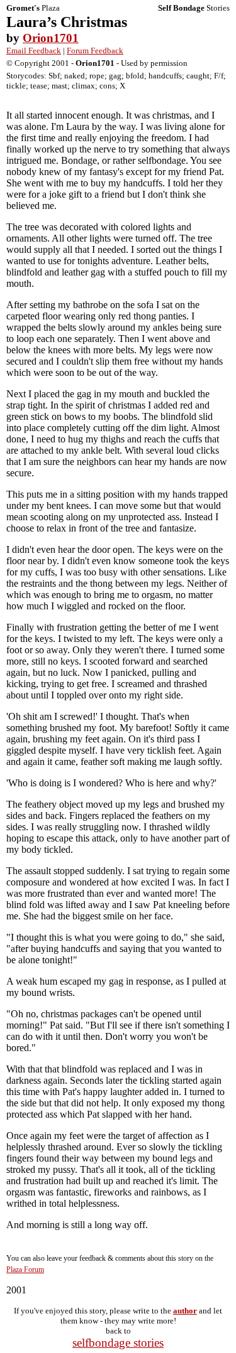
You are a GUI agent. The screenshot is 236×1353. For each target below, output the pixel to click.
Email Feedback (33, 50)
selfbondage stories (118, 1342)
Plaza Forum (25, 1269)
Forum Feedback (95, 50)
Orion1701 (51, 38)
